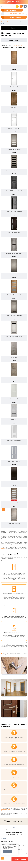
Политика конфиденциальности (14, 832)
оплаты (3, 548)
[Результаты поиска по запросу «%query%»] (17, 6)
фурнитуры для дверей (7, 810)
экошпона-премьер (5, 809)
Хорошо (7, 851)
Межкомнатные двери (12, 21)
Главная (3, 21)
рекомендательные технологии (8, 848)
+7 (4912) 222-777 (11, 10)
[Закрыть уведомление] (26, 2)
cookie (13, 846)
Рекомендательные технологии (14, 829)
